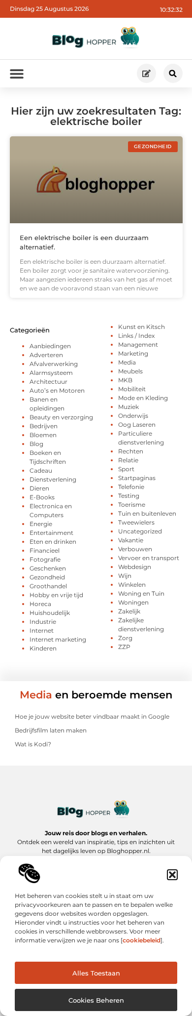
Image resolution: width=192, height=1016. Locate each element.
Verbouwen (135, 549)
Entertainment (51, 532)
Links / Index (136, 335)
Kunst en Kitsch (141, 326)
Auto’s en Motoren (57, 390)
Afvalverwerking (54, 363)
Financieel (45, 550)
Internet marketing (58, 639)
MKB (125, 380)
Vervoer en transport (148, 558)
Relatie (128, 460)
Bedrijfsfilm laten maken (51, 730)
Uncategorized (140, 531)
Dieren (39, 488)
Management (138, 344)
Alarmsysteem (51, 372)
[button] (172, 875)
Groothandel (48, 586)
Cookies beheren (96, 1000)
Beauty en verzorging (61, 417)
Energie (41, 524)
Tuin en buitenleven (147, 513)
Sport (126, 469)
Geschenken (48, 568)
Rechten (130, 451)
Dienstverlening (53, 479)
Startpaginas (137, 478)
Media (127, 362)
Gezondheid (47, 577)
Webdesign (134, 566)
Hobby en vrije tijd (56, 595)
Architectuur (48, 381)
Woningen (133, 602)
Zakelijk (129, 611)
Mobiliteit (132, 389)
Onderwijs (133, 415)
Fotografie (45, 559)
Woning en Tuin (141, 593)
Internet (42, 630)
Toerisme (131, 504)
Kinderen (43, 648)
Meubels (130, 371)
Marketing (133, 353)
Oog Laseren (137, 424)
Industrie (43, 621)
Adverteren (46, 355)
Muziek (128, 406)
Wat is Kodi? (33, 744)
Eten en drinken (53, 541)
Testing (128, 495)
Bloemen (43, 435)
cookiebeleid (141, 940)
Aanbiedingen (50, 346)
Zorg (125, 638)
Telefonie (131, 486)
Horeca (40, 604)
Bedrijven (44, 426)
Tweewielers (136, 522)
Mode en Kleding (143, 398)
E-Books (42, 497)
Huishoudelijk (50, 612)
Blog (36, 443)
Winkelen (132, 584)
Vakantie (130, 540)
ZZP (124, 646)
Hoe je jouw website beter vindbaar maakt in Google (92, 716)
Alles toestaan (96, 973)
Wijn (124, 575)
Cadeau (41, 470)
